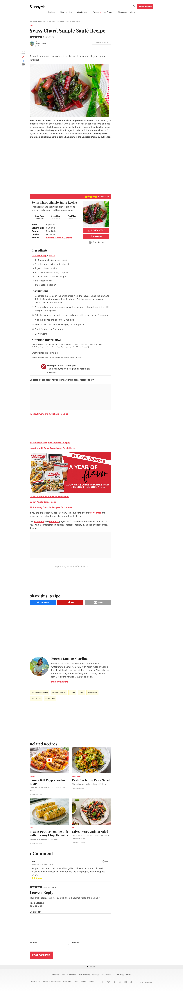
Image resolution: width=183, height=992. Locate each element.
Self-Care (108, 12)
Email (75, 942)
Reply (107, 861)
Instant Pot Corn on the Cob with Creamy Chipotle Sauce (49, 833)
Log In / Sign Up (145, 982)
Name (33, 942)
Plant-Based (92, 692)
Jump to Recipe (101, 42)
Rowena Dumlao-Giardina (41, 45)
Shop (132, 12)
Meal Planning (66, 12)
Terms (76, 981)
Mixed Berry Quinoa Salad (90, 831)
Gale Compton (37, 794)
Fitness (96, 12)
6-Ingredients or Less (39, 692)
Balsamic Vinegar (59, 692)
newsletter (96, 513)
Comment (35, 912)
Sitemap (91, 981)
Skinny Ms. (38, 7)
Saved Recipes (145, 6)
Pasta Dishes (76, 776)
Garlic (81, 692)
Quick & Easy (36, 699)
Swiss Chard (50, 699)
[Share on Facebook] (23, 61)
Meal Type (46, 21)
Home (32, 21)
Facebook (39, 521)
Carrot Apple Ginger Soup (43, 502)
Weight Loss (82, 12)
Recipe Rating (37, 903)
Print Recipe (98, 242)
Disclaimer (83, 981)
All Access (122, 12)
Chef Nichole (79, 788)
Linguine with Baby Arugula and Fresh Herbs (52, 448)
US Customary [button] (39, 255)
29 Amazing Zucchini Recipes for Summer (51, 507)
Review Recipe (98, 230)
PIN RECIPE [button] (97, 236)
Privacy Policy (67, 981)
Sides (53, 21)
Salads (74, 828)
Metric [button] (52, 255)
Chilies (72, 692)
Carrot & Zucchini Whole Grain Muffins (49, 496)
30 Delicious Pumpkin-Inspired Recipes (50, 442)
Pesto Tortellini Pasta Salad (91, 780)
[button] (31, 36)
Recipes (51, 12)
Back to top (92, 966)
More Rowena (59, 681)
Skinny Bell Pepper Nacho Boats (47, 782)
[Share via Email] (23, 64)
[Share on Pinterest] (23, 57)
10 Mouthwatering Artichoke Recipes (49, 414)
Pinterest (54, 521)
